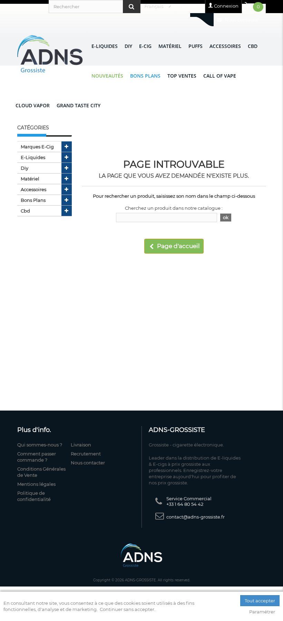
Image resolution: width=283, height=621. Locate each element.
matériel (30, 178)
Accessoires (225, 46)
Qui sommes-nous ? (39, 444)
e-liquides (33, 157)
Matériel (170, 46)
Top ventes (181, 75)
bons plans (33, 200)
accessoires (33, 189)
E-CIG (145, 46)
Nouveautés (107, 75)
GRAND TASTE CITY (78, 105)
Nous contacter (241, 19)
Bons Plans (145, 75)
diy (24, 168)
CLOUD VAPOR (33, 105)
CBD (252, 46)
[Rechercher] (131, 6)
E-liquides (104, 46)
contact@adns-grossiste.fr (195, 517)
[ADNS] (50, 53)
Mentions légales (36, 484)
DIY (128, 46)
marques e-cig (37, 146)
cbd (25, 211)
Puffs (195, 46)
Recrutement (86, 453)
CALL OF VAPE (219, 75)
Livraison (81, 444)
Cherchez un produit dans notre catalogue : (174, 208)
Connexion (226, 6)
